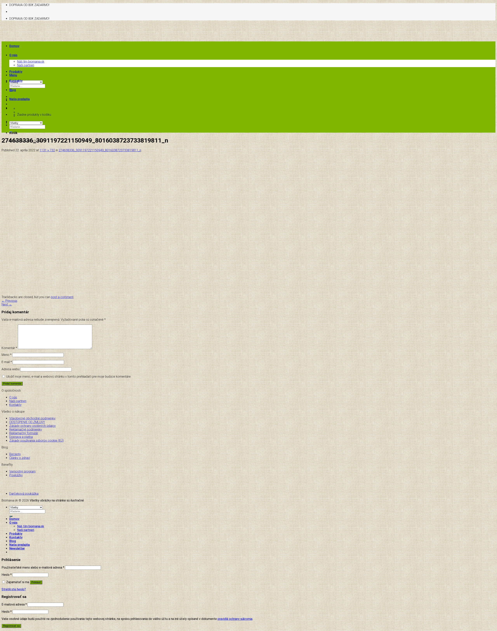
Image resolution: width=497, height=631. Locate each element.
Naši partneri (25, 65)
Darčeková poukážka (23, 493)
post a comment (62, 297)
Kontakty (16, 81)
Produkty (15, 72)
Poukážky (16, 475)
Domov (14, 46)
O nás (13, 55)
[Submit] (10, 131)
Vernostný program (22, 471)
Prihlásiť (36, 582)
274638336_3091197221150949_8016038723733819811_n (100, 150)
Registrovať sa (11, 625)
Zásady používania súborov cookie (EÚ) (36, 440)
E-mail (7, 362)
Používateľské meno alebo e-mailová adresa (33, 567)
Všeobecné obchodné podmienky (32, 418)
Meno (6, 355)
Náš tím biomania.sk (30, 61)
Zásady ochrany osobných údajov (32, 426)
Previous (9, 301)
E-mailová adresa (14, 604)
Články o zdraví (19, 458)
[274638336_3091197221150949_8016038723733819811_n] (111, 293)
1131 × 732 (47, 150)
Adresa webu (10, 369)
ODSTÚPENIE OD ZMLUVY (27, 422)
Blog (12, 90)
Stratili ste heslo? (14, 589)
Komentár (9, 348)
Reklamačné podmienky (25, 429)
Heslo (7, 575)
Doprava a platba (21, 437)
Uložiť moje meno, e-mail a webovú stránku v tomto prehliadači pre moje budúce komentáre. (68, 376)
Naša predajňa (19, 99)
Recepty (15, 454)
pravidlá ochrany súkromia (235, 619)
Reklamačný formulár (23, 433)
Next (7, 304)
